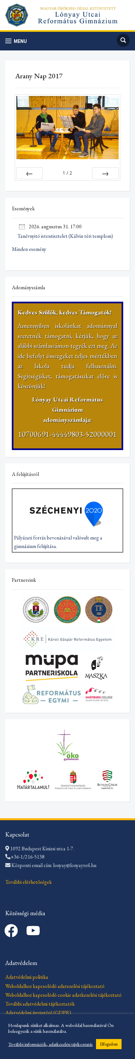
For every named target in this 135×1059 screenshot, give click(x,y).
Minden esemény (29, 249)
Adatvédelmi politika (26, 977)
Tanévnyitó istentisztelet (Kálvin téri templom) (65, 236)
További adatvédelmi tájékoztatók (40, 1003)
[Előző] (29, 173)
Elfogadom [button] (109, 1044)
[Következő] (105, 173)
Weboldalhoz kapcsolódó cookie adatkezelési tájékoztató (63, 995)
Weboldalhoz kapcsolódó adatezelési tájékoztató (55, 986)
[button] (16, 41)
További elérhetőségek (28, 882)
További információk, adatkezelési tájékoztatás (50, 1044)
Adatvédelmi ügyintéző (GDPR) (38, 1012)
